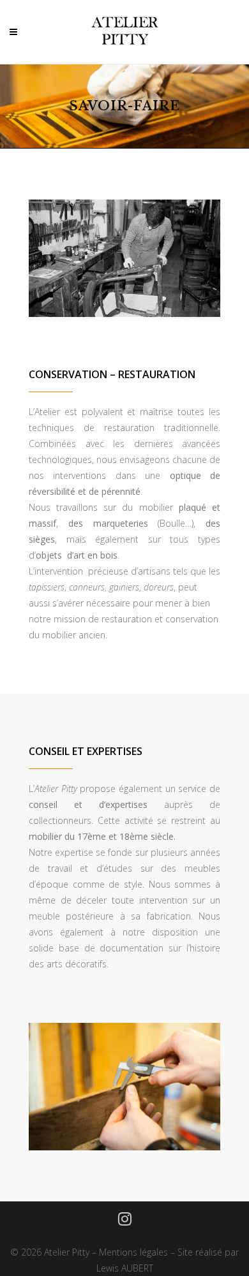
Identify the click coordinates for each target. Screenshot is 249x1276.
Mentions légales (133, 1252)
